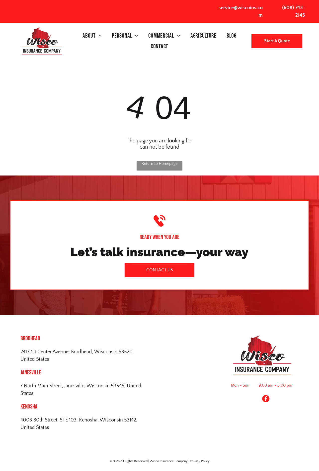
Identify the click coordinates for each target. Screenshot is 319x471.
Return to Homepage (159, 163)
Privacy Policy (200, 461)
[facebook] (265, 399)
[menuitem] (92, 35)
